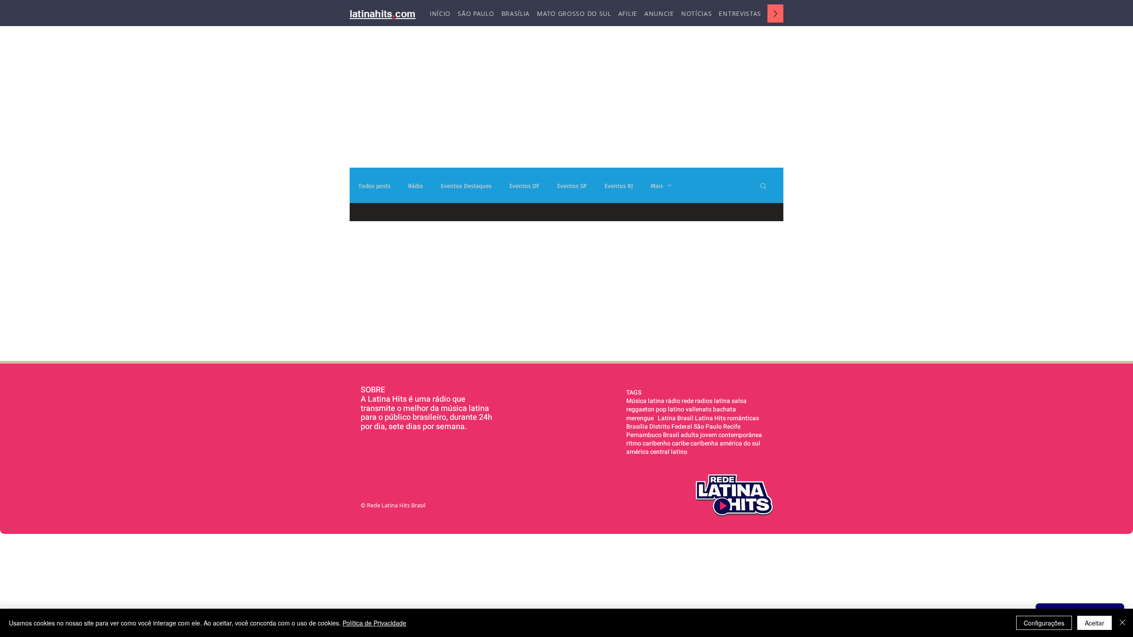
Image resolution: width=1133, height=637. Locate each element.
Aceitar (1094, 622)
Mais (657, 185)
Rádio (415, 185)
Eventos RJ (619, 185)
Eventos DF (524, 185)
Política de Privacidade (374, 622)
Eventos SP (572, 185)
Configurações (1044, 622)
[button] (763, 186)
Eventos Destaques (466, 185)
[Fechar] (1122, 623)
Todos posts (374, 185)
